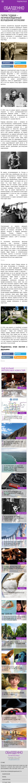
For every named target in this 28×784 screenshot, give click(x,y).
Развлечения (6, 774)
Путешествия (6, 782)
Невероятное (6, 779)
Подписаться (22, 1)
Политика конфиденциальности (11, 771)
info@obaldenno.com (14, 759)
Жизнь (4, 776)
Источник (3, 361)
